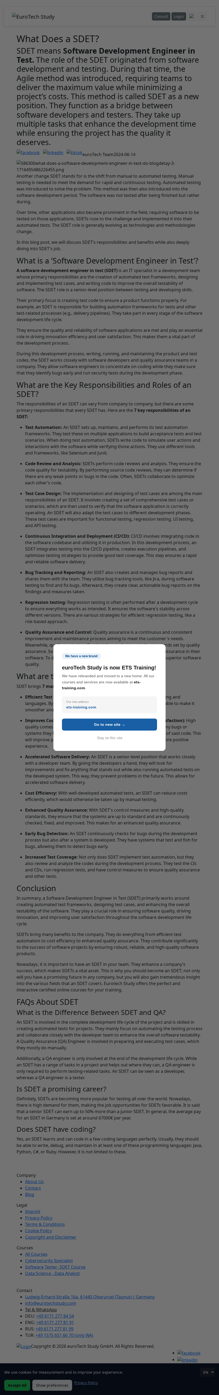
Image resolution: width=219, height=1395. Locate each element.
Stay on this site (109, 738)
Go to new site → (109, 724)
